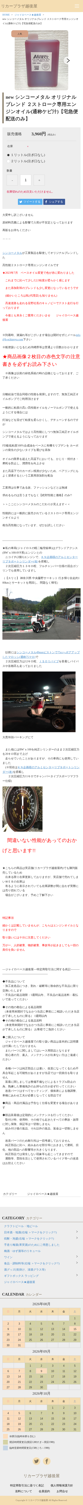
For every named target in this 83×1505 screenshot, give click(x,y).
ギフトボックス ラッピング (21, 1275)
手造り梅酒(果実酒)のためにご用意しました (32, 1244)
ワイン (8, 1257)
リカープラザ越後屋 (19, 6)
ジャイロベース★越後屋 (28, 14)
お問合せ (62, 1491)
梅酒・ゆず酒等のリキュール (22, 1251)
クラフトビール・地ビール (21, 1226)
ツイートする (32, 201)
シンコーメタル (12, 252)
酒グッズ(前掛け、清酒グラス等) (25, 1269)
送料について (23, 1491)
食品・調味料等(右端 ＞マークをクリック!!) (32, 1263)
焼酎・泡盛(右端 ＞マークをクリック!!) (29, 1238)
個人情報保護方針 (62, 1485)
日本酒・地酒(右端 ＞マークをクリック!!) (30, 1232)
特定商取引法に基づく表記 (27, 1485)
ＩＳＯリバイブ (49, 661)
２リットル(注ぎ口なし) (28, 161)
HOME (6, 14)
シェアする (56, 201)
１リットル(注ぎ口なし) (28, 155)
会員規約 (44, 1491)
